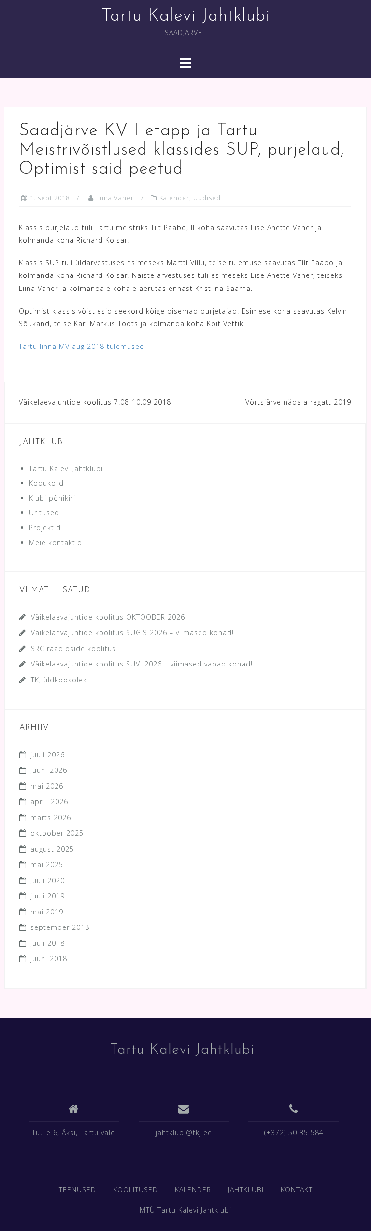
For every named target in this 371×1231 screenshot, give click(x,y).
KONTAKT (297, 1189)
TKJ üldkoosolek (59, 679)
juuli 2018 (47, 943)
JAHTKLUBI (246, 1189)
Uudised (207, 197)
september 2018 (59, 927)
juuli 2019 (47, 895)
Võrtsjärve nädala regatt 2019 (298, 401)
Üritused (44, 512)
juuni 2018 (48, 958)
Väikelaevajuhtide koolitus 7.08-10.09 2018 (95, 401)
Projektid (45, 527)
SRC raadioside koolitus (73, 648)
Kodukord (46, 483)
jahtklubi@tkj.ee (184, 1132)
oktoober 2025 (57, 833)
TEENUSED (77, 1189)
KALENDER (193, 1189)
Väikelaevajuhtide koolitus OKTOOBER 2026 (108, 617)
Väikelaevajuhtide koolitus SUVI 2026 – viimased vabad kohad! (142, 663)
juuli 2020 (47, 880)
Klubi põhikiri (52, 498)
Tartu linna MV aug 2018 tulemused (81, 346)
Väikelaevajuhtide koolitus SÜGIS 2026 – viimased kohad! (132, 632)
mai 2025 (46, 864)
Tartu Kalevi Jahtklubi (185, 16)
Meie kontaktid (55, 542)
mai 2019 (46, 911)
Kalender (174, 197)
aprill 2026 (49, 801)
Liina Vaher (115, 197)
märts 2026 (50, 817)
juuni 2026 (48, 770)
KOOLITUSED (135, 1189)
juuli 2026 (47, 754)
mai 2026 (46, 786)
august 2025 (52, 849)
